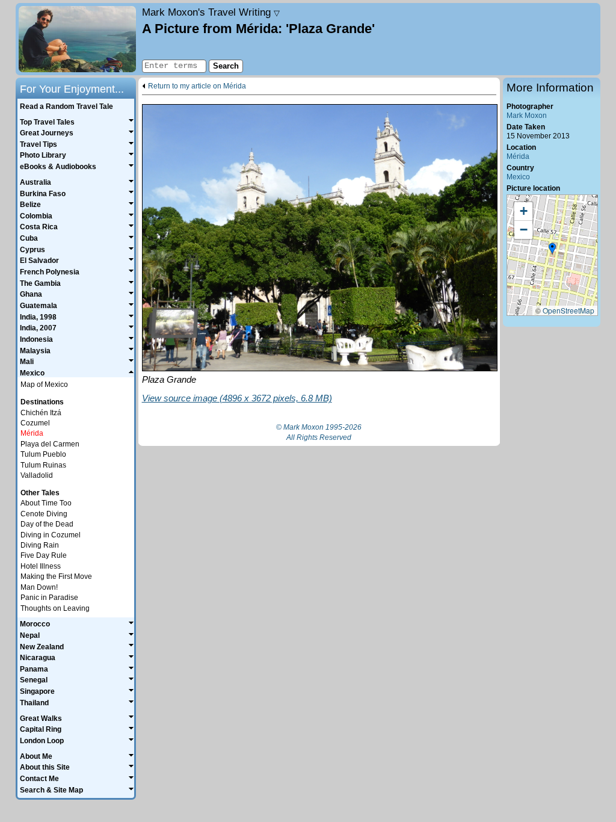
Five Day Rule (43, 555)
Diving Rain (39, 545)
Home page (77, 39)
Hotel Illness (40, 566)
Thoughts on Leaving (55, 608)
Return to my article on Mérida (197, 86)
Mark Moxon (527, 115)
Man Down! (39, 587)
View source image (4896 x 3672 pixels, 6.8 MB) (237, 398)
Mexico (518, 177)
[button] (552, 249)
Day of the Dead (46, 524)
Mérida (518, 156)
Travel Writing (211, 12)
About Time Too (46, 503)
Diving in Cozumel (50, 535)
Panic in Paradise (49, 597)
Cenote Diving (43, 514)
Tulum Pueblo (43, 454)
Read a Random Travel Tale (66, 106)
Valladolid (36, 475)
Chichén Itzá (40, 413)
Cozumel (35, 423)
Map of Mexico (44, 384)
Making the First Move (56, 576)
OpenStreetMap (568, 310)
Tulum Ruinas (43, 465)
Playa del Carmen (49, 444)
